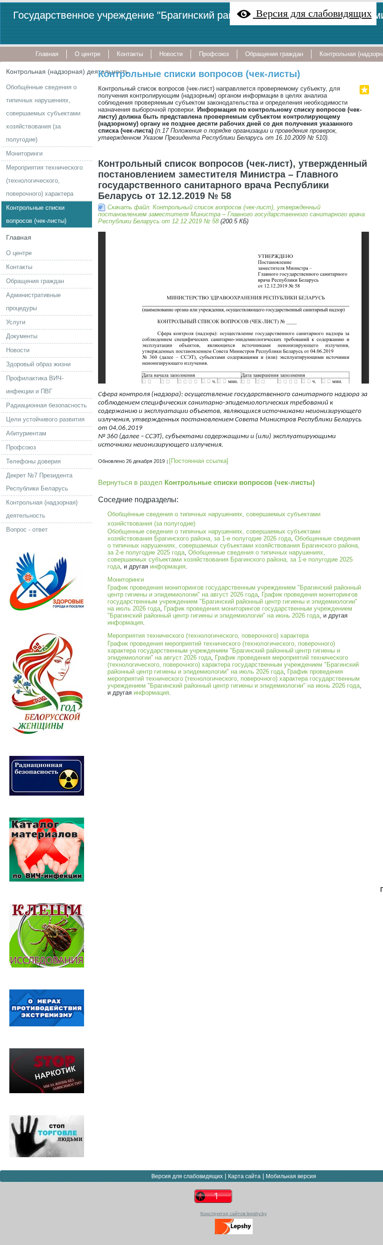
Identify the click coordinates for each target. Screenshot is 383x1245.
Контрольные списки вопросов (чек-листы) (199, 74)
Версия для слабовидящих (187, 1176)
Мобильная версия (291, 1176)
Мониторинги (125, 579)
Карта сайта (244, 1176)
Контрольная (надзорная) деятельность (67, 71)
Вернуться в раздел (206, 482)
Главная (18, 237)
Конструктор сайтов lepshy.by (233, 1213)
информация (167, 566)
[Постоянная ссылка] (198, 460)
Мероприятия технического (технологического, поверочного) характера (208, 635)
